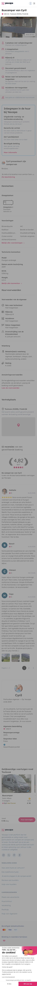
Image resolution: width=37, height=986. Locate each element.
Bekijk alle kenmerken (11, 283)
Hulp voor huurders (9, 884)
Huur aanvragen (27, 820)
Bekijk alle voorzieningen (12, 243)
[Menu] (32, 3)
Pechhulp (5, 910)
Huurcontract (7, 901)
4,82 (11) (6, 14)
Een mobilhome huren (10, 872)
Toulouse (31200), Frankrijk (19, 14)
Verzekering (6, 905)
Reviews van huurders (10, 880)
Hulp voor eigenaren (9, 914)
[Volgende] (28, 783)
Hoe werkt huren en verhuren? (13, 868)
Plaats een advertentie (10, 897)
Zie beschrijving (8, 177)
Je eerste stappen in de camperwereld (16, 876)
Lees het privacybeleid (8, 977)
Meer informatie (10, 152)
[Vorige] (4, 783)
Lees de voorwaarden (10, 388)
